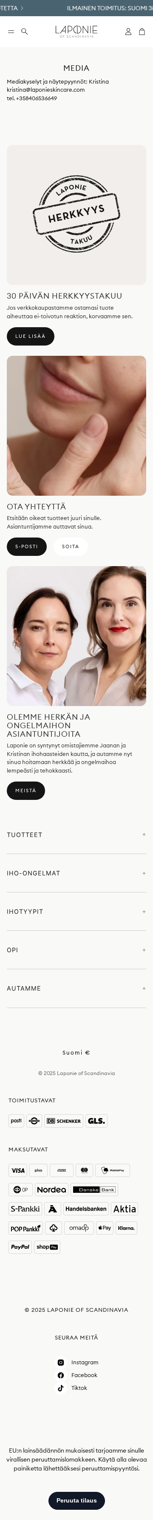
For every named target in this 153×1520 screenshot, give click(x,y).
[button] (11, 31)
